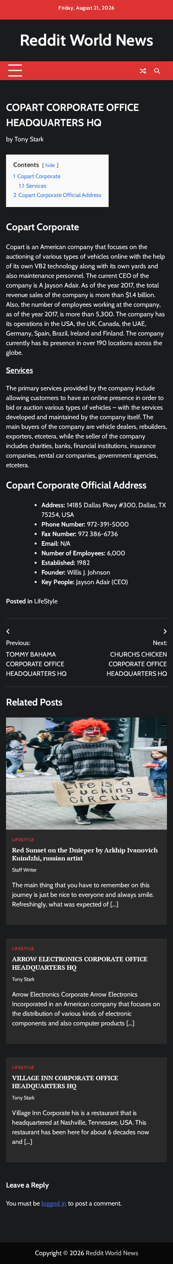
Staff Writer (24, 870)
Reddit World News (86, 40)
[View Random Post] (143, 71)
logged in (53, 1203)
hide (50, 165)
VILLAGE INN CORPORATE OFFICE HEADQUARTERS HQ (65, 1082)
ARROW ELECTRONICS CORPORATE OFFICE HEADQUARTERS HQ (80, 963)
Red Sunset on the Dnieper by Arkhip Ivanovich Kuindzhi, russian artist (85, 854)
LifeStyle (46, 601)
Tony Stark (28, 139)
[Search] (157, 71)
